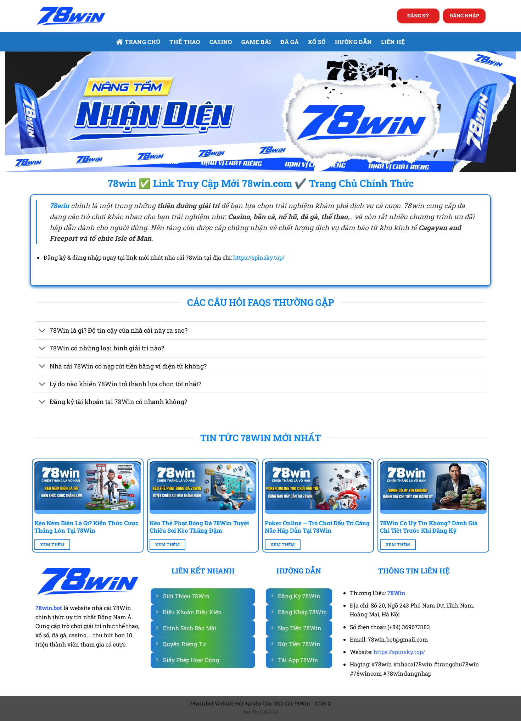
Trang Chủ (142, 41)
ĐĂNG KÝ (418, 15)
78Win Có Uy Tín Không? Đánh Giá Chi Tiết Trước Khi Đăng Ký (428, 526)
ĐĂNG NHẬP (464, 15)
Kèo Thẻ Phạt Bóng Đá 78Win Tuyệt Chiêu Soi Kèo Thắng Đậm (199, 526)
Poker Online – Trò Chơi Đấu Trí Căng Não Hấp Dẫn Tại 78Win (317, 526)
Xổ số (317, 41)
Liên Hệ (393, 41)
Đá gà (289, 41)
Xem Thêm (52, 544)
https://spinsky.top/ (259, 257)
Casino (220, 41)
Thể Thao (184, 41)
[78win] (70, 16)
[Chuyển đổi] (42, 331)
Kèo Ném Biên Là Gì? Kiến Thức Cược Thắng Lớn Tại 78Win (86, 526)
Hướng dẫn (353, 41)
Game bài (256, 41)
